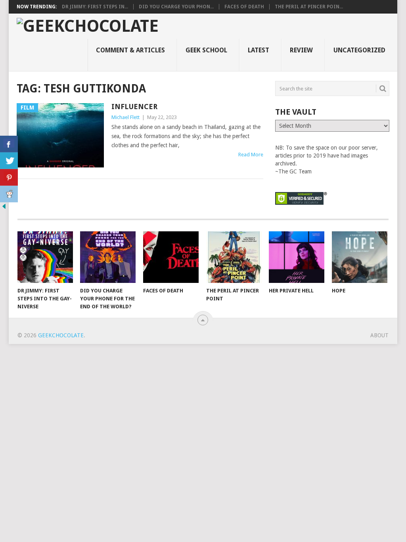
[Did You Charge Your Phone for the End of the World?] (108, 257)
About (379, 335)
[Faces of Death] (171, 257)
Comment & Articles (130, 50)
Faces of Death (244, 7)
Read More (250, 155)
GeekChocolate (61, 335)
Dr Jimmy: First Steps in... (95, 7)
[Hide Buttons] (4, 208)
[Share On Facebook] (9, 144)
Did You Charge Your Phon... (176, 7)
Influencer (134, 106)
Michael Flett (125, 117)
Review (301, 50)
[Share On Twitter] (9, 160)
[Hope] (359, 257)
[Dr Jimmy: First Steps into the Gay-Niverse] (45, 257)
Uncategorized (359, 50)
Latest (258, 50)
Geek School (206, 50)
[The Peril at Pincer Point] (234, 257)
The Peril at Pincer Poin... (309, 7)
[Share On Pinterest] (9, 177)
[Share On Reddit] (9, 194)
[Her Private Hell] (296, 257)
